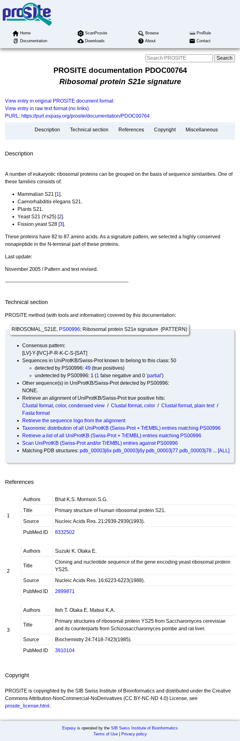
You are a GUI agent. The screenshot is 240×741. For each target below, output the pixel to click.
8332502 (65, 532)
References (131, 129)
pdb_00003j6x (96, 450)
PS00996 (69, 329)
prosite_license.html (27, 705)
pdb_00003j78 (195, 450)
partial (154, 375)
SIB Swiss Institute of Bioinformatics (144, 728)
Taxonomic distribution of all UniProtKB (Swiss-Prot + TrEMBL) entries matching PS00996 (121, 428)
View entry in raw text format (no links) (47, 108)
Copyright (165, 129)
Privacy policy (134, 734)
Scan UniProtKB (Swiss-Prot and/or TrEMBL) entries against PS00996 (100, 443)
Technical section (89, 129)
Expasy (69, 728)
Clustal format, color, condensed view (63, 405)
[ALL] (223, 450)
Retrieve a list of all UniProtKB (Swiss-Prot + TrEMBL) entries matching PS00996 (111, 435)
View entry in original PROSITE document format (59, 101)
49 (88, 368)
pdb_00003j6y (129, 450)
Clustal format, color (133, 405)
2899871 (65, 591)
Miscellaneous (202, 129)
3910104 (65, 650)
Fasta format (36, 413)
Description (47, 129)
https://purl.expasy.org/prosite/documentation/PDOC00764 (85, 116)
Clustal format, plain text (187, 405)
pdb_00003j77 (162, 450)
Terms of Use (105, 734)
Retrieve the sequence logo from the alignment (73, 420)
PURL (12, 116)
